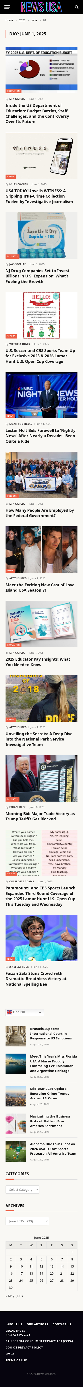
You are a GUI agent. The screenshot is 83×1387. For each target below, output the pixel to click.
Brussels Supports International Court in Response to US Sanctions (50, 1033)
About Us (14, 1324)
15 (72, 1266)
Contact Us (62, 1324)
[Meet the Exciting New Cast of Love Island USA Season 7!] (41, 549)
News (10, 416)
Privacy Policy (18, 1335)
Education (13, 91)
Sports (11, 336)
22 (72, 1273)
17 (21, 1273)
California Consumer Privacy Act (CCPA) (39, 1341)
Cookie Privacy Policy (24, 1347)
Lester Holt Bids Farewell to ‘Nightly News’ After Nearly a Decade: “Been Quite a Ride (40, 436)
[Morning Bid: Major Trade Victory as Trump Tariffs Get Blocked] (41, 778)
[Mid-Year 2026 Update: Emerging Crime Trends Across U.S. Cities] (16, 1096)
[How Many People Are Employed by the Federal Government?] (41, 475)
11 (31, 1266)
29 (72, 1280)
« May (10, 1296)
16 (11, 1273)
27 (52, 1280)
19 (41, 1273)
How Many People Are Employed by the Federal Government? (40, 513)
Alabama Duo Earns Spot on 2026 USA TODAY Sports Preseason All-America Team (53, 1149)
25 (31, 1280)
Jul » (20, 1296)
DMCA (10, 1354)
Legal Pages (15, 1331)
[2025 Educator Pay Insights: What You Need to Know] (41, 624)
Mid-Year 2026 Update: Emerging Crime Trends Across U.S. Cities (49, 1093)
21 (62, 1273)
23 (11, 1280)
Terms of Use (16, 1360)
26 (41, 1280)
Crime (10, 176)
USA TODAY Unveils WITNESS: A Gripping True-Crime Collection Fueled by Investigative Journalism (39, 196)
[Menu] (7, 7)
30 (11, 1287)
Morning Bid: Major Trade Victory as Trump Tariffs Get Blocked (40, 816)
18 (31, 1273)
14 (62, 1266)
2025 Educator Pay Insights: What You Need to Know (38, 661)
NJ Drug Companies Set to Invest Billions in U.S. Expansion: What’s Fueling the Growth (37, 276)
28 (62, 1280)
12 (41, 1266)
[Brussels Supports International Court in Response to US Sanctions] (16, 1036)
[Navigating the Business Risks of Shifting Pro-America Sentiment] (16, 1124)
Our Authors (37, 1324)
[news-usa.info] (41, 7)
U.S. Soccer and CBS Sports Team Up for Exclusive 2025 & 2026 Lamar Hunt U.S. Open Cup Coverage (40, 356)
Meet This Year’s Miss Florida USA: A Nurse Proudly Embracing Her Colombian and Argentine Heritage (53, 1063)
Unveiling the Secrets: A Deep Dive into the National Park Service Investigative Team (39, 739)
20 (52, 1273)
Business (12, 256)
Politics (12, 495)
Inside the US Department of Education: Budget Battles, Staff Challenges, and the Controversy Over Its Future (37, 113)
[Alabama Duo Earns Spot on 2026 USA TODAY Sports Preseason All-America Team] (16, 1151)
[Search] (76, 7)
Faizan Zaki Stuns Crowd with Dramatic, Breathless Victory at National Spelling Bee (36, 979)
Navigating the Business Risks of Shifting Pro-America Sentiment (50, 1121)
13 (52, 1266)
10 (21, 1266)
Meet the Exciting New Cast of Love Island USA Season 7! (40, 587)
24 (21, 1280)
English (18, 1012)
